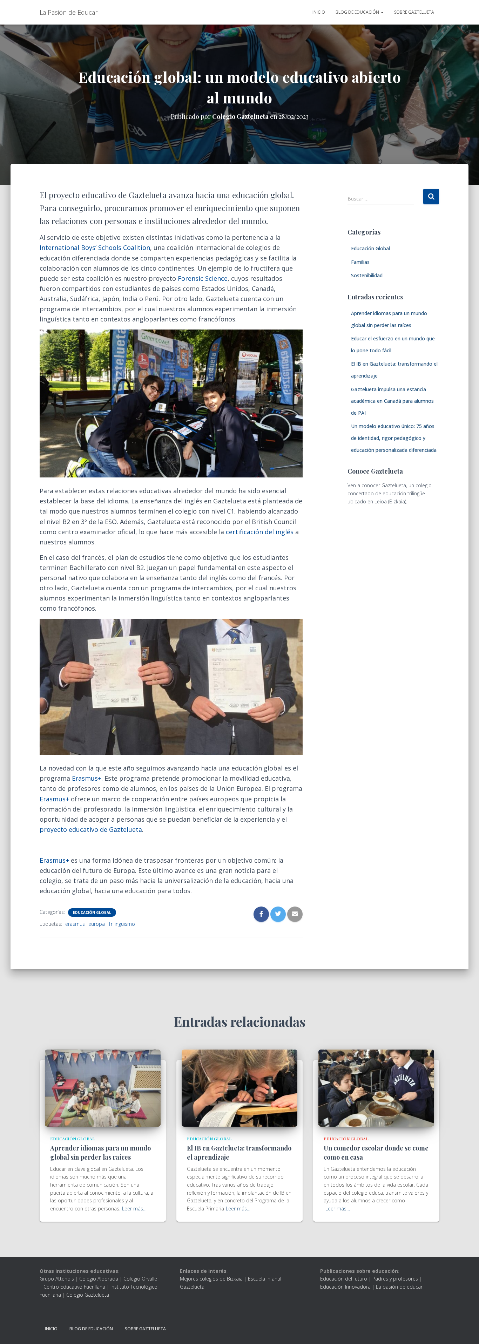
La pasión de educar (399, 1286)
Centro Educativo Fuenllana (74, 1286)
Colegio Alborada (98, 1278)
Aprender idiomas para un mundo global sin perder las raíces (100, 1152)
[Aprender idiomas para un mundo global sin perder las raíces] (103, 1087)
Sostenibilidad (367, 275)
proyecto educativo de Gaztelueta (91, 829)
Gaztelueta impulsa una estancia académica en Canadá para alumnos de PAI (392, 401)
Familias (360, 262)
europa (96, 924)
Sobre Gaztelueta (414, 12)
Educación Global (92, 912)
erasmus (75, 924)
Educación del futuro (343, 1278)
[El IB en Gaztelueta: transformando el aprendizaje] (239, 1087)
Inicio (318, 12)
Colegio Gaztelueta (87, 1294)
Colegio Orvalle (140, 1278)
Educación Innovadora (345, 1286)
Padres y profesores (395, 1278)
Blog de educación (358, 12)
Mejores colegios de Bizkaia (211, 1278)
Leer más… (134, 1208)
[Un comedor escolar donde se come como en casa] (376, 1087)
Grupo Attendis (57, 1278)
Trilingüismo (121, 924)
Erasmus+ (54, 799)
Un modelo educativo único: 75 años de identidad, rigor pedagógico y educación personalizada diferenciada (394, 438)
